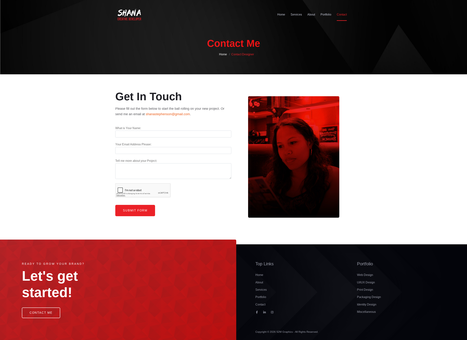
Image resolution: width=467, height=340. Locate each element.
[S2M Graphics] (129, 14)
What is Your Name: (128, 128)
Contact (342, 14)
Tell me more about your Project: (136, 160)
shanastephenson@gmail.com (168, 114)
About (311, 14)
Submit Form (135, 210)
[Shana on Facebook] (258, 313)
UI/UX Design (366, 282)
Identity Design (366, 304)
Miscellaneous (366, 311)
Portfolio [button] (326, 14)
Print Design (365, 289)
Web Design (365, 274)
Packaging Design (369, 297)
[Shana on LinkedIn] (266, 313)
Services (296, 14)
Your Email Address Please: (133, 144)
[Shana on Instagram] (273, 313)
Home (281, 14)
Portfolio (260, 297)
